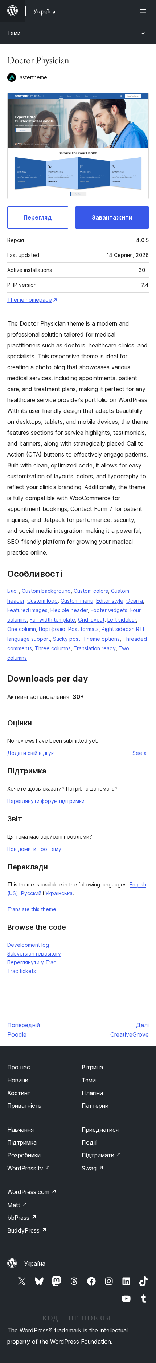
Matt (17, 1205)
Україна (34, 1263)
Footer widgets (109, 610)
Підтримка (22, 1142)
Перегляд (38, 217)
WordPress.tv (28, 1168)
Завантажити (112, 217)
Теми (13, 33)
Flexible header (69, 610)
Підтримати (102, 1155)
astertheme (33, 77)
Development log (28, 945)
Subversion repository (34, 953)
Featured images (27, 610)
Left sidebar (121, 619)
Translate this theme (31, 909)
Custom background (46, 591)
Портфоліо (52, 629)
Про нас (18, 1067)
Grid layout (91, 619)
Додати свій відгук (30, 753)
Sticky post (66, 639)
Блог (13, 591)
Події (89, 1142)
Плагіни (92, 1093)
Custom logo (42, 601)
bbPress (22, 1217)
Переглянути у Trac (31, 962)
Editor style (109, 601)
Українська (59, 893)
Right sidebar (117, 629)
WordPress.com (32, 1191)
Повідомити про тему (34, 849)
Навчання (20, 1129)
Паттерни (95, 1105)
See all (140, 753)
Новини (17, 1080)
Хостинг (18, 1093)
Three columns (53, 648)
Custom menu (77, 601)
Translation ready (95, 648)
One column (21, 629)
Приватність (24, 1105)
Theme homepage (29, 300)
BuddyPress (27, 1230)
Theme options (101, 639)
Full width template (52, 619)
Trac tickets (21, 971)
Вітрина (92, 1067)
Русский (31, 893)
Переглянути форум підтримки (46, 801)
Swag (93, 1168)
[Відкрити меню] (144, 11)
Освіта (134, 601)
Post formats (83, 629)
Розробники (24, 1155)
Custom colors (91, 591)
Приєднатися (100, 1129)
